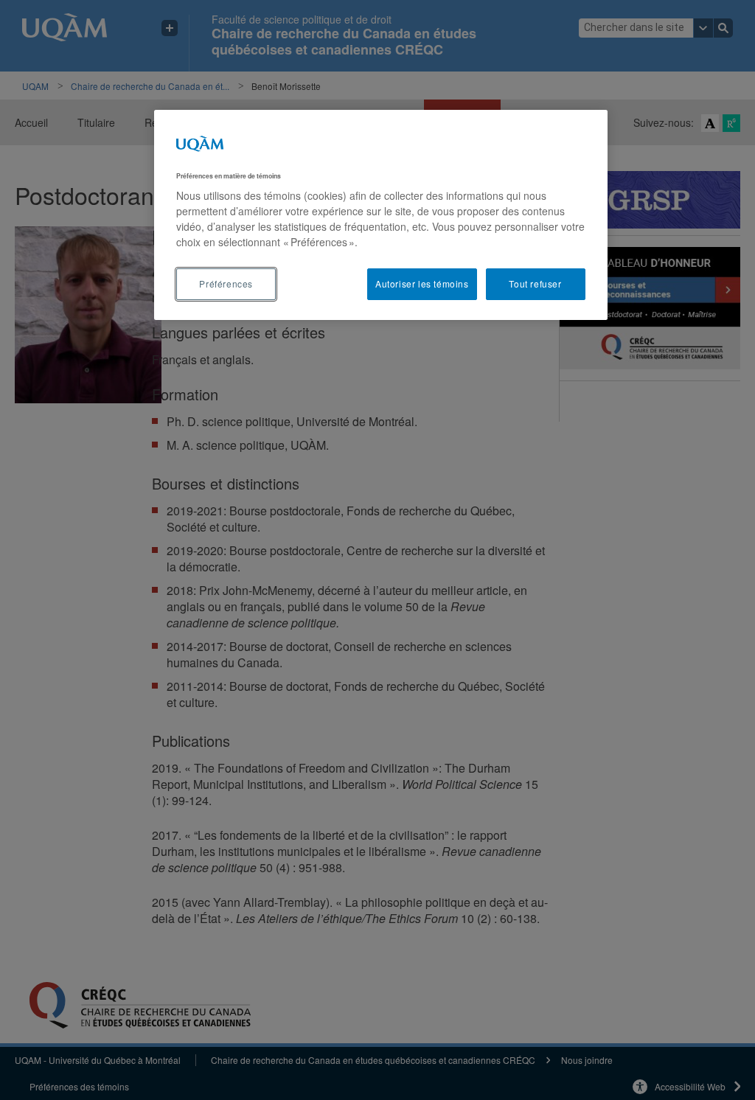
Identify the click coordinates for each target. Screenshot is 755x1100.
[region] (380, 215)
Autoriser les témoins (422, 283)
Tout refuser (535, 283)
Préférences (226, 283)
